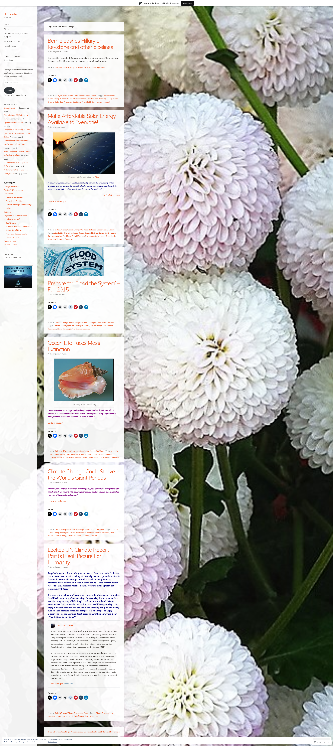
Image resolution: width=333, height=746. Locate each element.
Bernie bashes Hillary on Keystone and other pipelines (80, 43)
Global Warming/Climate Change (67, 230)
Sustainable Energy (55, 239)
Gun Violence (11, 223)
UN (72, 716)
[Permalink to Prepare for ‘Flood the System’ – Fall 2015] (74, 278)
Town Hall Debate (88, 102)
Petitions (7, 212)
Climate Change (53, 99)
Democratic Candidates (69, 99)
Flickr (97, 177)
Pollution (92, 230)
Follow (9, 90)
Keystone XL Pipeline (55, 102)
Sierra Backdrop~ (11, 108)
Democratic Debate (85, 99)
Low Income (90, 236)
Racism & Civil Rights (88, 322)
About (6, 29)
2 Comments (68, 239)
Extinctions (52, 457)
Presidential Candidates (72, 102)
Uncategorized (10, 241)
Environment (110, 233)
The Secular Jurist (64, 625)
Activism (56, 326)
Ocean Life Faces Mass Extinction (74, 346)
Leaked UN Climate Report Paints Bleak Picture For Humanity (78, 556)
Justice (72, 329)
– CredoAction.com (112, 195)
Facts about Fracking (14, 201)
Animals (114, 451)
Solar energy (100, 236)
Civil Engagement (67, 326)
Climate (86, 326)
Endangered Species (62, 451)
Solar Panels (110, 236)
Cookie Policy (52, 742)
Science (105, 457)
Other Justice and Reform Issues (66, 95)
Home (6, 24)
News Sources (10, 46)
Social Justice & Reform (87, 95)
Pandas (79, 536)
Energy (102, 233)
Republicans (66, 716)
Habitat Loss (71, 536)
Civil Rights (79, 326)
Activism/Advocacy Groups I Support (16, 35)
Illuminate (10, 14)
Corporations (108, 326)
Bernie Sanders (109, 95)
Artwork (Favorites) (12, 41)
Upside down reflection (13, 122)
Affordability (58, 233)
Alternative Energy (71, 233)
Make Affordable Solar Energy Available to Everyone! (82, 119)
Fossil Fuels (67, 236)
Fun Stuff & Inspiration (13, 190)
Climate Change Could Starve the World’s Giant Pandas (81, 474)
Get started (187, 3)
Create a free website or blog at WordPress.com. (65, 732)
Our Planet (84, 230)
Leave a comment (103, 102)
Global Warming (99, 99)
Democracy (52, 329)
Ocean (90, 457)
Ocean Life (97, 457)
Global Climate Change (65, 457)
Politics (58, 716)
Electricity (94, 233)
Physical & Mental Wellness (15, 215)
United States (79, 716)
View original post (57, 683)
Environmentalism (55, 236)
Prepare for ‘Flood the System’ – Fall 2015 (84, 286)
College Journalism (12, 186)
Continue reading (57, 201)
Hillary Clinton (112, 99)
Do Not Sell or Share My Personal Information (102, 732)
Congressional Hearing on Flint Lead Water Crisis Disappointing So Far (17, 133)
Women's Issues (10, 244)
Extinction (105, 532)
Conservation (65, 454)
